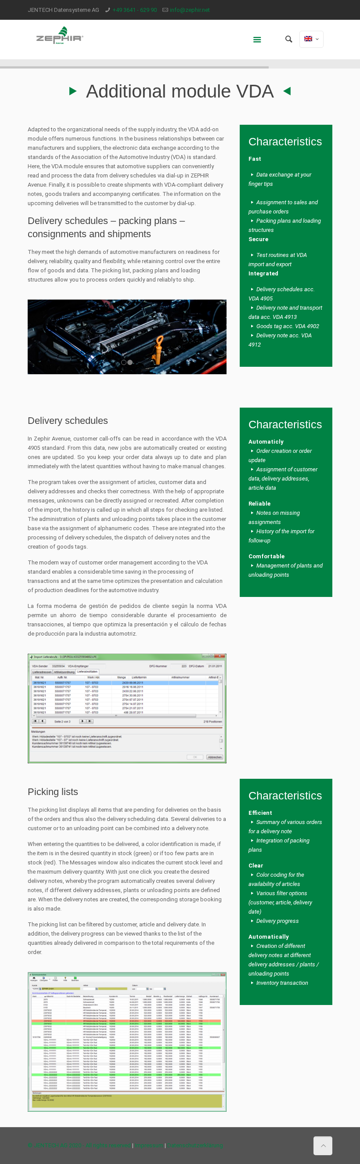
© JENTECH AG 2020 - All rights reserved (79, 1145)
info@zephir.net (190, 10)
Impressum (149, 1145)
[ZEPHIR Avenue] (59, 39)
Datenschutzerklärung (195, 1145)
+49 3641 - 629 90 (134, 10)
